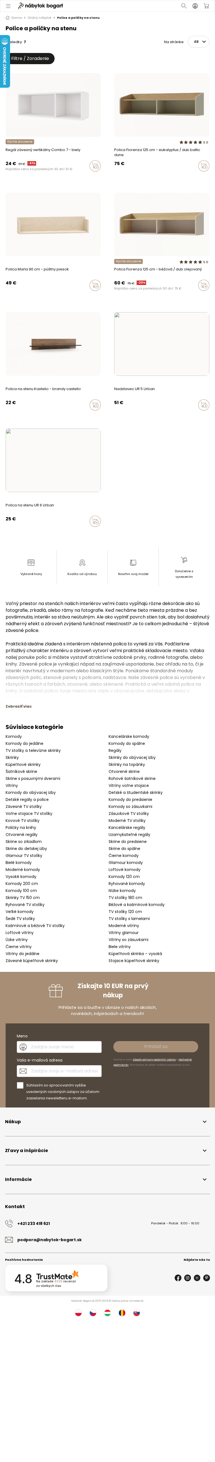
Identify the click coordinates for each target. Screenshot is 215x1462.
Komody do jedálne (24, 743)
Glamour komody (126, 862)
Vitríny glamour (124, 932)
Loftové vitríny (20, 932)
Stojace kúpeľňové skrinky (134, 960)
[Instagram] (187, 1278)
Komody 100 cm (21, 890)
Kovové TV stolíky (22, 820)
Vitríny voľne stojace (129, 785)
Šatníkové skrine (21, 771)
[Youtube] (197, 1278)
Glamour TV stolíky (24, 855)
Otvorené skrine (124, 771)
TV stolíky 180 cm (125, 897)
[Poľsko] (78, 1313)
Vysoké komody (21, 876)
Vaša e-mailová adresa (39, 1060)
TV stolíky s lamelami (129, 918)
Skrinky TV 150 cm (23, 897)
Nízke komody (122, 890)
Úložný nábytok (40, 17)
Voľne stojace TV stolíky (29, 813)
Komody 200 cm (22, 883)
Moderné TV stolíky (127, 820)
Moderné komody (23, 869)
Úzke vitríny (17, 939)
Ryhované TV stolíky (25, 904)
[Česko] (93, 1313)
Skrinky (12, 757)
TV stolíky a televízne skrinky (33, 750)
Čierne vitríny (19, 946)
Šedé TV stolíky (20, 918)
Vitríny (12, 785)
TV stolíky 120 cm (125, 911)
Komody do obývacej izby (31, 792)
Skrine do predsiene (128, 841)
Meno (22, 1036)
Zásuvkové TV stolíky (129, 813)
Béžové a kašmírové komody (137, 904)
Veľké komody (20, 911)
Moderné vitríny (124, 925)
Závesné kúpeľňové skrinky (32, 960)
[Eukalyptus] (121, 177)
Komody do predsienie (130, 799)
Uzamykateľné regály (129, 834)
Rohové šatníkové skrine (132, 778)
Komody (14, 736)
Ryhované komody (127, 883)
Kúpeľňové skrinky (23, 764)
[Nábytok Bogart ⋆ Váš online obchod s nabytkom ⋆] (40, 5)
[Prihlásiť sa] (195, 5)
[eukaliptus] (121, 297)
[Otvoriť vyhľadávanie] (184, 5)
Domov (16, 17)
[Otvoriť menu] (8, 5)
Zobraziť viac (19, 706)
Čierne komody (124, 855)
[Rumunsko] (122, 1313)
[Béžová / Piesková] (116, 177)
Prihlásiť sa (155, 1046)
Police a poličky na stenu (78, 17)
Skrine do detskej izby (26, 848)
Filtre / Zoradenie (30, 58)
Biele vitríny (120, 946)
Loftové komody (125, 869)
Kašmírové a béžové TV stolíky (35, 925)
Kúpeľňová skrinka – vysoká (135, 953)
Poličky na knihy (21, 827)
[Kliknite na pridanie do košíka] (95, 166)
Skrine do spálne (124, 848)
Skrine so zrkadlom (24, 841)
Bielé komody (19, 862)
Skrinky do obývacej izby (132, 757)
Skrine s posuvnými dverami (33, 778)
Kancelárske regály (127, 827)
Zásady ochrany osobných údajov (154, 1059)
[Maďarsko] (107, 1313)
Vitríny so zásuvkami (128, 939)
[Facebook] (178, 1278)
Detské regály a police (27, 799)
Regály (115, 750)
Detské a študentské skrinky (136, 792)
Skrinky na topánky (127, 764)
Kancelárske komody (129, 736)
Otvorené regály (22, 834)
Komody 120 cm (124, 876)
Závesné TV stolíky (24, 806)
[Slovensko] (136, 1313)
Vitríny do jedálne (22, 953)
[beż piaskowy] (116, 297)
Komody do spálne (127, 743)
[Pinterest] (206, 1278)
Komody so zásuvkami (130, 806)
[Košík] (206, 5)
